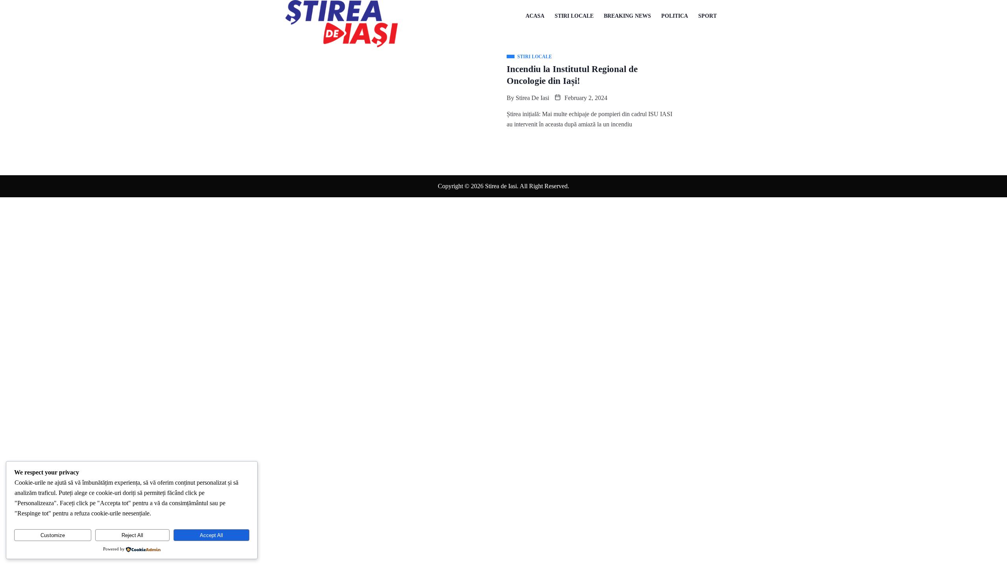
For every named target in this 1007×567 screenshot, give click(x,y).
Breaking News (627, 16)
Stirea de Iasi (532, 97)
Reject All (132, 535)
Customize (53, 535)
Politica (674, 16)
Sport (707, 16)
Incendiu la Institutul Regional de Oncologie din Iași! (572, 75)
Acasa (535, 16)
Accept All (211, 535)
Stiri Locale (574, 16)
